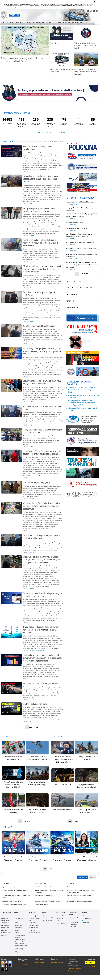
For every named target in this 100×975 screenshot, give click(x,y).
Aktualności (4, 916)
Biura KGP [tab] (92, 877)
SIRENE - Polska (71, 887)
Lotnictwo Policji (6, 932)
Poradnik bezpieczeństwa (41, 904)
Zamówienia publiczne (72, 913)
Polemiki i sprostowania (5, 936)
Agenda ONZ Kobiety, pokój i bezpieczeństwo (14, 904)
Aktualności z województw (5, 919)
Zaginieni (4, 930)
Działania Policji (6, 912)
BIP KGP (25, 964)
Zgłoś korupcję (70, 883)
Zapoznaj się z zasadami (74, 968)
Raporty (32, 930)
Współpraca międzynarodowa (20, 938)
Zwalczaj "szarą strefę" (40, 883)
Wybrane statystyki (33, 921)
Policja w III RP (19, 927)
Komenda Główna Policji (20, 921)
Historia (17, 930)
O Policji (16, 912)
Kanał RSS (2, 962)
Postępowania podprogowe (74, 923)
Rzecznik (86, 916)
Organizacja (18, 925)
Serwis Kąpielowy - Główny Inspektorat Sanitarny (79, 901)
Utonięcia (61, 132)
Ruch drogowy (5, 925)
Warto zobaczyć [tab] (82, 877)
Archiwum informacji (45, 132)
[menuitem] (8, 22)
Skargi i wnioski (87, 918)
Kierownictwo (19, 918)
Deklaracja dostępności (57, 962)
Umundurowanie (20, 935)
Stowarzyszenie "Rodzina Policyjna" (44, 896)
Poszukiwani (5, 927)
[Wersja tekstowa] (94, 11)
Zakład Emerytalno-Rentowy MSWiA (11, 901)
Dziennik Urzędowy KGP (48, 917)
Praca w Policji (60, 912)
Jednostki (18, 916)
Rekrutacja (59, 926)
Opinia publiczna (35, 932)
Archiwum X (5, 922)
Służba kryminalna (7, 883)
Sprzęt (17, 932)
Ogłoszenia (59, 921)
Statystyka (32, 912)
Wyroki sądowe (48, 920)
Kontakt (85, 912)
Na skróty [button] (48, 141)
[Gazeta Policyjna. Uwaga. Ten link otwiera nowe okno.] (82, 146)
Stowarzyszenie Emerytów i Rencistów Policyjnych (48, 901)
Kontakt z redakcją (39, 962)
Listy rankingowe (61, 923)
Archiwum (73, 926)
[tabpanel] (50, 894)
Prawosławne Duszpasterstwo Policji (20, 950)
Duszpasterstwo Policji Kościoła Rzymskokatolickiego (21, 943)
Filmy (61, 141)
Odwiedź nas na (6, 962)
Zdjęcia (56, 141)
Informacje (33, 916)
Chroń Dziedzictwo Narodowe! (43, 887)
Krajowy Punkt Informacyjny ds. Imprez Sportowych (15, 890)
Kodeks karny (34, 925)
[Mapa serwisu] (91, 11)
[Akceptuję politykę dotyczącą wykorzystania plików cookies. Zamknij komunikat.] (94, 1)
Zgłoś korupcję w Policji (8, 887)
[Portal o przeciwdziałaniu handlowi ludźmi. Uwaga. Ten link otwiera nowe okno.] (82, 451)
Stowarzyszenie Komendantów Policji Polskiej (79, 896)
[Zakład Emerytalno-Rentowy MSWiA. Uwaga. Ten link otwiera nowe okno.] (82, 494)
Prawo (44, 912)
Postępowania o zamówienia (75, 919)
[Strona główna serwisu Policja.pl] (88, 11)
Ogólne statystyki (35, 918)
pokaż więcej (32, 727)
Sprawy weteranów (86, 921)
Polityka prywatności (73, 971)
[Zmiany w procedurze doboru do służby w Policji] (50, 93)
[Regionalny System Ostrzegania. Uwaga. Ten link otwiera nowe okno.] (82, 483)
